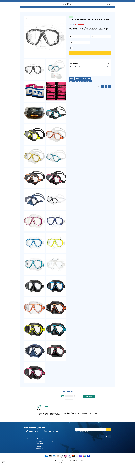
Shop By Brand (41, 7)
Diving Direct (27, 10)
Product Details (74, 63)
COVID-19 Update (39, 448)
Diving (33, 10)
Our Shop (26, 441)
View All (71, 78)
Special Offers (67, 7)
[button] (112, 4)
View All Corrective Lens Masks (82, 78)
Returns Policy (39, 439)
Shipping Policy (39, 438)
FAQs (25, 443)
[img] (39, 405)
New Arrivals (54, 7)
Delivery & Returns (75, 69)
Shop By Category (28, 7)
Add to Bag (89, 53)
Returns (93, 7)
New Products (53, 439)
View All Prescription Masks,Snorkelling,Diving (80, 81)
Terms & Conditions (40, 444)
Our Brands (52, 441)
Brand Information (75, 66)
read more (98, 30)
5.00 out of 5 (48, 395)
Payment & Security (75, 72)
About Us (26, 438)
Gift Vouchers (80, 7)
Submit (108, 429)
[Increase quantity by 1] (74, 48)
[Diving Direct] (67, 4)
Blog (106, 7)
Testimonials (38, 446)
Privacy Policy (91, 431)
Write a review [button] (89, 396)
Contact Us (26, 439)
